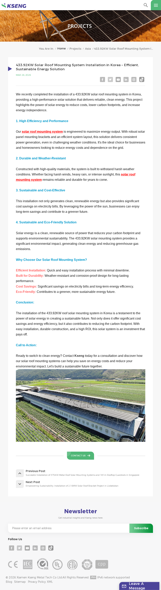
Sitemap (20, 582)
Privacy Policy (37, 582)
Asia (88, 48)
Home (61, 48)
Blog (9, 582)
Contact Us (78, 455)
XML (50, 582)
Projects (75, 48)
